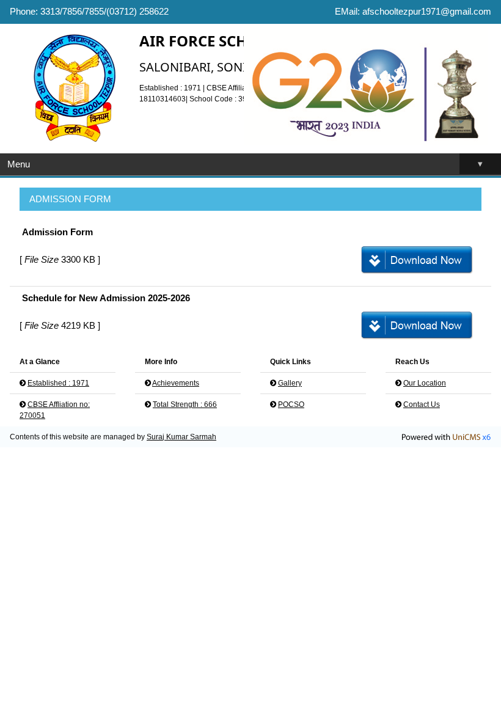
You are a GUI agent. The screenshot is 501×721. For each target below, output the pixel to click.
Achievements (175, 383)
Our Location (424, 383)
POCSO (291, 404)
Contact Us (421, 404)
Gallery (290, 383)
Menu (245, 163)
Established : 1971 (58, 383)
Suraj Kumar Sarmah (181, 437)
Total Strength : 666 (185, 404)
